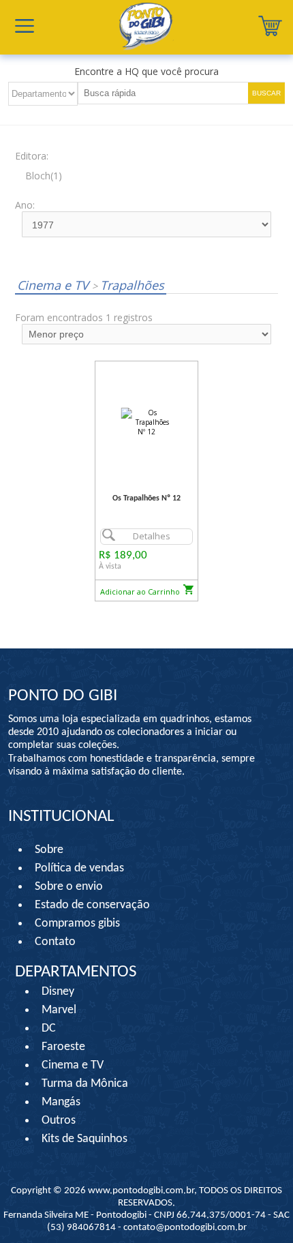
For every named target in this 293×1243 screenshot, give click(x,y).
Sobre (49, 849)
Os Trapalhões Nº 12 (146, 498)
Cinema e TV (54, 285)
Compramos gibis (77, 923)
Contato (55, 941)
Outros (59, 1120)
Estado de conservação (92, 905)
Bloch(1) (43, 175)
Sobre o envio (69, 886)
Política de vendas (79, 868)
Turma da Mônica (85, 1083)
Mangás (61, 1102)
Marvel (59, 1010)
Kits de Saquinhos (84, 1139)
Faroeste (63, 1046)
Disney (58, 991)
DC (49, 1028)
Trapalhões (128, 285)
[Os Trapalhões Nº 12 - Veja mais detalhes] (146, 422)
